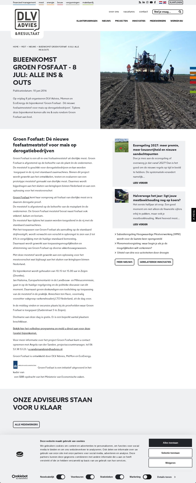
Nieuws (32, 46)
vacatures (129, 11)
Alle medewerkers (26, 424)
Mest (23, 46)
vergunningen (72, 2)
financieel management (24, 2)
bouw (60, 2)
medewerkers (158, 21)
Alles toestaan (170, 442)
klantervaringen (87, 21)
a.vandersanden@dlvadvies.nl (45, 349)
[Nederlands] (160, 2)
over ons (114, 11)
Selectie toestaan (170, 453)
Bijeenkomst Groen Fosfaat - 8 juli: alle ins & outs (59, 48)
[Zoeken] (180, 12)
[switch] (90, 476)
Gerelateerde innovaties (155, 262)
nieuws (106, 21)
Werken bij (176, 21)
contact (143, 11)
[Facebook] (155, 2)
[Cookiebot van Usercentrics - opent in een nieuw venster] (19, 477)
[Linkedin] (144, 2)
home (16, 46)
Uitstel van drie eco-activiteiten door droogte (143, 253)
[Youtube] (151, 2)
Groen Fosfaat (21, 197)
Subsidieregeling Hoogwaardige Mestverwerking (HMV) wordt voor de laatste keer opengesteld (149, 236)
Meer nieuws (124, 262)
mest (41, 2)
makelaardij (88, 2)
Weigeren (170, 463)
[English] (164, 2)
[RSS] (140, 2)
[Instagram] (147, 2)
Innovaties (138, 21)
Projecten (121, 21)
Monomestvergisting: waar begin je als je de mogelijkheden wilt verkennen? (142, 246)
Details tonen (164, 477)
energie (50, 2)
